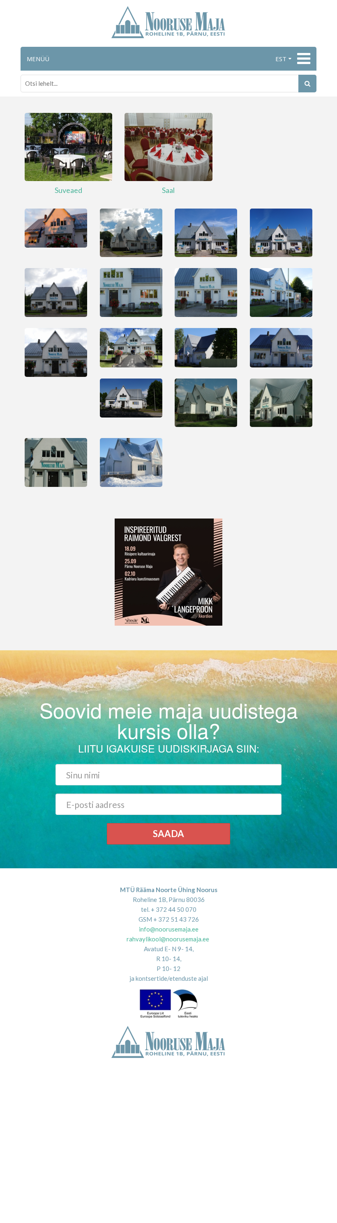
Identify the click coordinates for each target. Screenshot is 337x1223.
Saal (168, 190)
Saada (168, 833)
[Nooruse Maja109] (206, 402)
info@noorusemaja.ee (169, 929)
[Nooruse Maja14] (131, 347)
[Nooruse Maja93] (56, 292)
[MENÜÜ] (302, 59)
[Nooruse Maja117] (206, 232)
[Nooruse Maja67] (131, 461)
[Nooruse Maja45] (206, 347)
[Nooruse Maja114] (131, 292)
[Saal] (168, 146)
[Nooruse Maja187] (206, 292)
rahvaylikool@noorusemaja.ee (168, 939)
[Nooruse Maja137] (281, 292)
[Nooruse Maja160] (56, 351)
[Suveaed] (68, 146)
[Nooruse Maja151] (281, 232)
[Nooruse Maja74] (56, 461)
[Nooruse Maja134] (281, 402)
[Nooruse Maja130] (281, 347)
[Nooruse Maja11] (56, 227)
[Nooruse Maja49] (131, 232)
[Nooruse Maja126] (131, 397)
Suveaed (68, 190)
